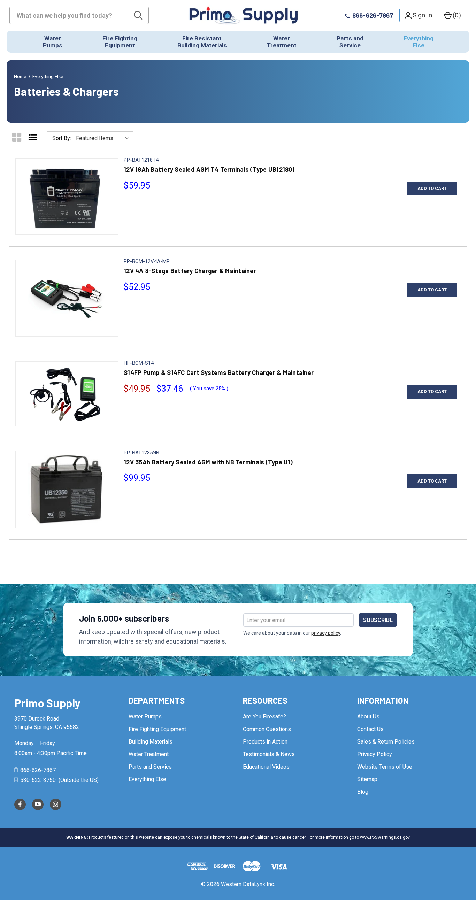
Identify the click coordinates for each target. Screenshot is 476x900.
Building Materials (150, 741)
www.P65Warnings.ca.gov (385, 837)
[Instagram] (55, 804)
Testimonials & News (269, 754)
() (457, 15)
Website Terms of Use (384, 766)
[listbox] (104, 138)
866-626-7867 (37, 770)
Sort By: (61, 138)
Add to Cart (432, 188)
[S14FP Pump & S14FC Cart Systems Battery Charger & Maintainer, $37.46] (66, 393)
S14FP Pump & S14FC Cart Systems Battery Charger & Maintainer (219, 372)
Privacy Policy (374, 754)
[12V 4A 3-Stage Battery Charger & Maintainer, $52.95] (66, 298)
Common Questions (267, 729)
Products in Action (265, 741)
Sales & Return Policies (386, 741)
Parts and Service (150, 766)
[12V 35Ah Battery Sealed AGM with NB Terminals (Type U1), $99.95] (66, 489)
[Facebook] (20, 804)
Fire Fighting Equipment (157, 729)
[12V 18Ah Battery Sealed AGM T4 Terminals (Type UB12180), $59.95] (66, 196)
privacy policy (325, 633)
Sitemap (367, 779)
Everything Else (147, 779)
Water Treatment (149, 754)
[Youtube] (38, 804)
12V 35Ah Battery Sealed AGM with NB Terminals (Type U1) (208, 462)
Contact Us (370, 729)
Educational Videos (266, 766)
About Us (368, 716)
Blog (362, 792)
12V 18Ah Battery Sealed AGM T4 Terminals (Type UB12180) (209, 169)
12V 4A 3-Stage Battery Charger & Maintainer (190, 271)
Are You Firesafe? (264, 716)
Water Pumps (145, 716)
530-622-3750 (38, 780)
